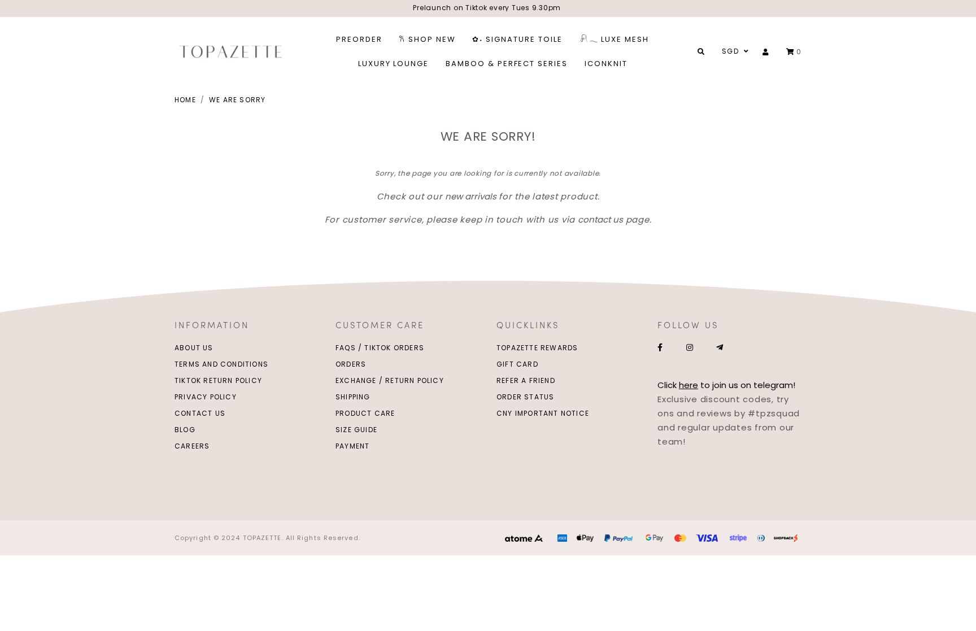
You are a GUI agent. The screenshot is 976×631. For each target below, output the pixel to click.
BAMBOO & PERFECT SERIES (507, 63)
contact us (600, 219)
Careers (192, 446)
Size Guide (356, 429)
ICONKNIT (606, 63)
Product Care (365, 413)
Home (185, 100)
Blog (185, 429)
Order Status (525, 397)
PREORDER (359, 39)
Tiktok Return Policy (218, 380)
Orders (351, 364)
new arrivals (470, 196)
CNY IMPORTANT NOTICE (542, 413)
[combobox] (734, 51)
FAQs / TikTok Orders (380, 348)
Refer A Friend (525, 380)
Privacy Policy (206, 397)
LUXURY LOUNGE (393, 63)
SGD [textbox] (730, 51)
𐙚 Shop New (427, 39)
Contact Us (200, 413)
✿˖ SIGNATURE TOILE (517, 39)
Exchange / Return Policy (390, 380)
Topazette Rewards (537, 348)
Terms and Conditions (221, 364)
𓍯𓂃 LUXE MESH (614, 39)
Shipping (353, 397)
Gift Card (517, 364)
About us (194, 348)
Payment (352, 446)
